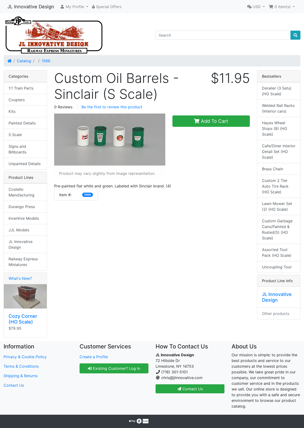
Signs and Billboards (17, 149)
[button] (74, 6)
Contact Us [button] (192, 388)
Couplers (17, 99)
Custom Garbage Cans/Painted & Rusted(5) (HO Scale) (277, 229)
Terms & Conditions (21, 366)
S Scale (15, 134)
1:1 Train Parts (21, 88)
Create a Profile (94, 356)
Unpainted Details (25, 163)
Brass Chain (272, 168)
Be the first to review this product (111, 107)
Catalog (24, 60)
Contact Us (14, 385)
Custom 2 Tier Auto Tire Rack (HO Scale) (275, 186)
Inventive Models (24, 218)
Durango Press (22, 206)
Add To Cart (214, 121)
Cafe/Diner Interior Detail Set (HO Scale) (278, 151)
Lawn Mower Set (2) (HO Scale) (277, 206)
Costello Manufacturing (21, 192)
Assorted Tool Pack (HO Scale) (276, 252)
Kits (12, 111)
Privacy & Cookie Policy (25, 356)
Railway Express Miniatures (23, 262)
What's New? (20, 278)
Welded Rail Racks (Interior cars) (278, 108)
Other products (275, 313)
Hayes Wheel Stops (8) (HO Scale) (274, 128)
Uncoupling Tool (276, 267)
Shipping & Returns (21, 375)
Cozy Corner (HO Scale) (23, 319)
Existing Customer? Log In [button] (116, 368)
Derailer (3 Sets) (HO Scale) (276, 91)
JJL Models (19, 230)
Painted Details (22, 123)
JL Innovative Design (30, 7)
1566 (46, 60)
